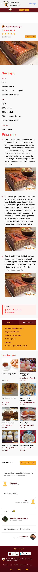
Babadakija (28, 417)
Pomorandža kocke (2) (10, 440)
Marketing (9, 560)
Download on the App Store (13, 554)
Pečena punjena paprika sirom (16, 346)
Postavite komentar (28, 463)
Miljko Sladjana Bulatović (19, 518)
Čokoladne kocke (10, 417)
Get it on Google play (25, 554)
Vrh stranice (18, 549)
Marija (26, 501)
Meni (19, 569)
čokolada (18, 310)
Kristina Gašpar (16, 27)
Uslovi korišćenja (27, 559)
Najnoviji (10, 322)
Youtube (17, 565)
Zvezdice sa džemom (28, 440)
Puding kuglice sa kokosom (28, 369)
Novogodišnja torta (10, 369)
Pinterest (29, 565)
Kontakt (15, 560)
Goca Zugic (24, 536)
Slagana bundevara (12, 332)
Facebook (5, 565)
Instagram (22, 565)
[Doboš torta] (20, 179)
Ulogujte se (24, 10)
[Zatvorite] (1, 3)
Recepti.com (3, 559)
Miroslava (13, 483)
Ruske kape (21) (10, 339)
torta (9, 310)
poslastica (10, 312)
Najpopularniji (28, 322)
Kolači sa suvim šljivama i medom (28, 394)
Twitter (11, 565)
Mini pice (8, 342)
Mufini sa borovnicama (13, 335)
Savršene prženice (10, 394)
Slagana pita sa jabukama (14, 328)
